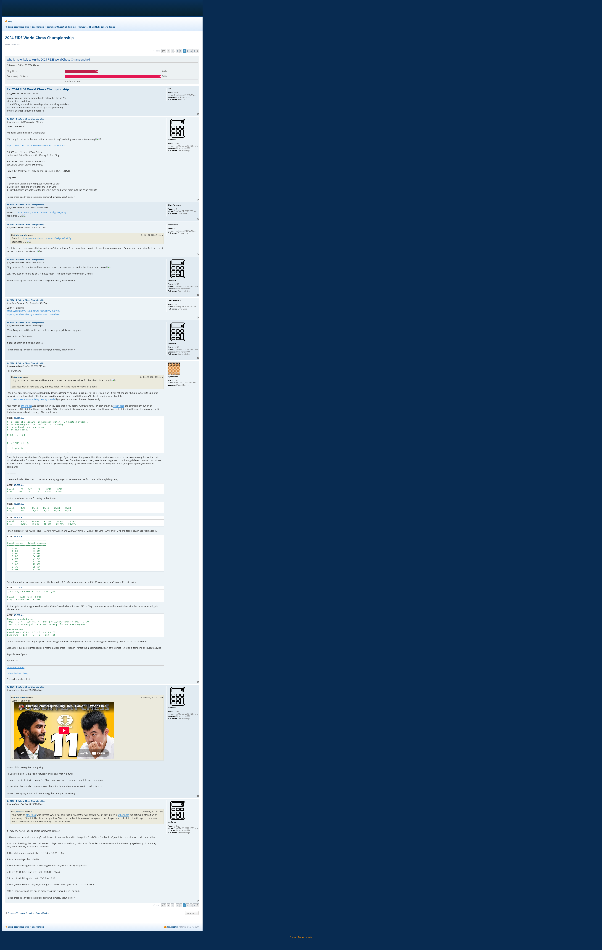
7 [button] (187, 51)
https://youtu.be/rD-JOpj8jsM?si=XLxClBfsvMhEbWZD (33, 310)
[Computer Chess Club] (25, 8)
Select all (19, 418)
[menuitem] (8, 21)
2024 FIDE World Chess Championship (39, 37)
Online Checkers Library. (17, 673)
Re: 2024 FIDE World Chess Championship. (26, 363)
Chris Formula (20, 235)
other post (26, 405)
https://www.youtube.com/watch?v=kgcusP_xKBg (41, 212)
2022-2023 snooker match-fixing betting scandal (31, 399)
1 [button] (172, 51)
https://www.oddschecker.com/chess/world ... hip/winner (36, 145)
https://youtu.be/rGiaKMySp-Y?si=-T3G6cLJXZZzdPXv (33, 314)
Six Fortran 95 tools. (15, 667)
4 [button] (177, 51)
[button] (163, 51)
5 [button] (180, 51)
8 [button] (191, 51)
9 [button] (194, 51)
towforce (18, 377)
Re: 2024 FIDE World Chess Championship (38, 89)
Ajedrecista (19, 811)
